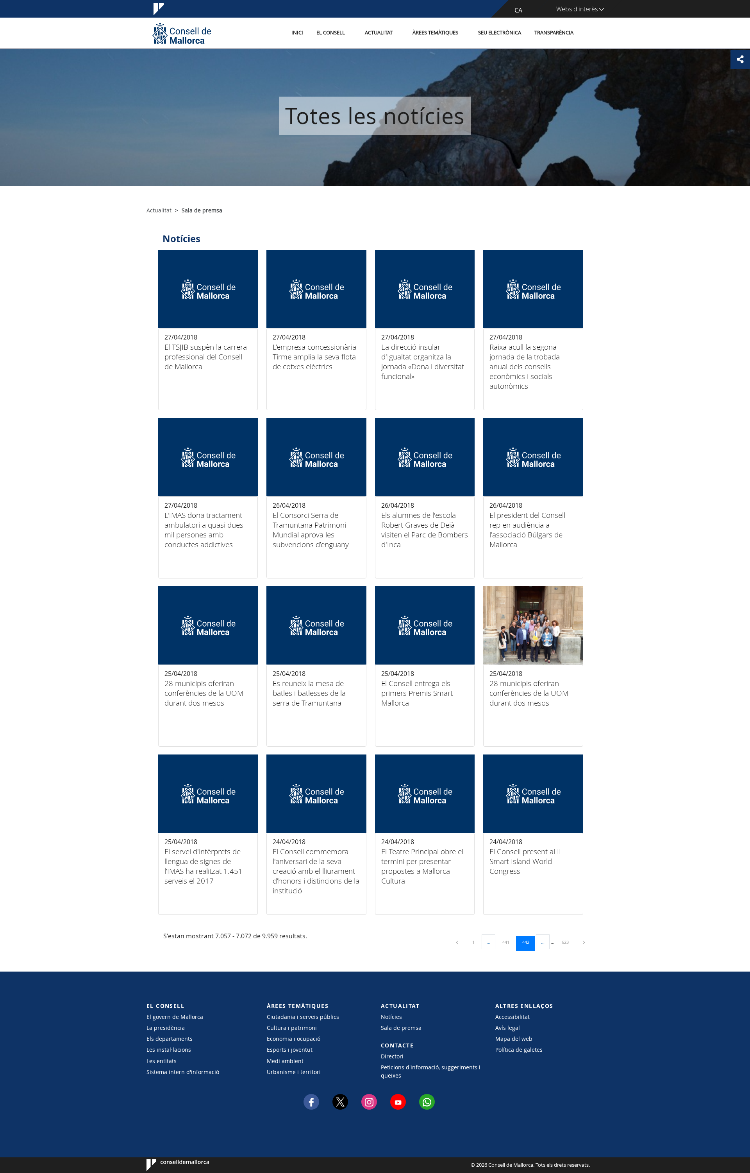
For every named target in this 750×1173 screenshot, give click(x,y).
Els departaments (169, 1038)
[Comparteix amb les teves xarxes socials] (740, 59)
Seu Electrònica (499, 32)
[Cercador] (588, 33)
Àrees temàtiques (435, 32)
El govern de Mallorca (174, 1016)
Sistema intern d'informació (182, 1072)
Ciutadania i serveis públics (303, 1016)
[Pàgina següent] (584, 942)
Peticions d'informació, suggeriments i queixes (430, 1071)
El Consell (330, 32)
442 (528, 942)
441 (508, 942)
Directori (392, 1056)
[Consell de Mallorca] (181, 33)
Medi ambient (285, 1061)
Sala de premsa (401, 1027)
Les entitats (161, 1061)
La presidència (165, 1027)
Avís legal (507, 1027)
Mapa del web (513, 1038)
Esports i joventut (289, 1049)
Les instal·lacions (168, 1049)
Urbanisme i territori (294, 1072)
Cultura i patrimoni (292, 1027)
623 (568, 942)
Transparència (553, 32)
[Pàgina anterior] (457, 942)
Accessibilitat (512, 1016)
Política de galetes (519, 1049)
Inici (297, 32)
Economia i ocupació (293, 1038)
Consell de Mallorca (170, 1165)
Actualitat (379, 32)
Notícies (391, 1016)
